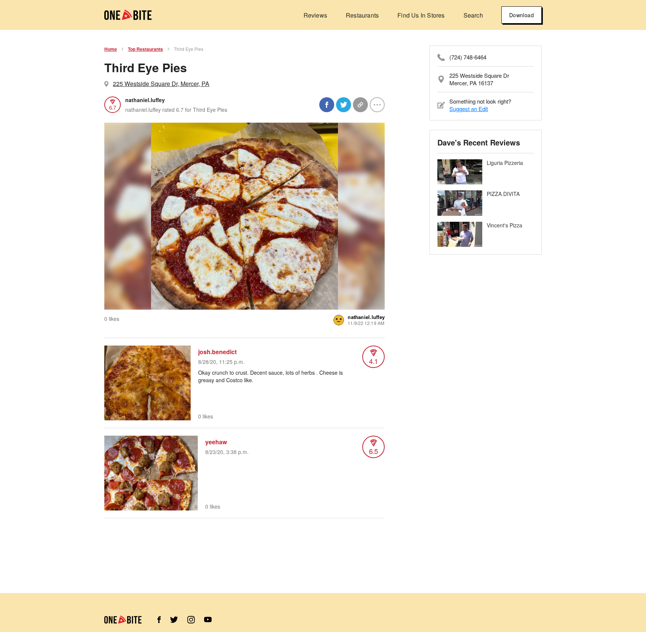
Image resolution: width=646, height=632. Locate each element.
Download (521, 15)
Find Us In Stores (420, 15)
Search (473, 15)
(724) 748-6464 (467, 57)
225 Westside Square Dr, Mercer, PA (161, 83)
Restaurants (362, 15)
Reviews (315, 15)
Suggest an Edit (468, 109)
